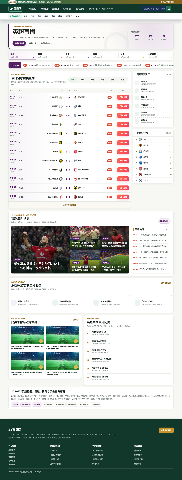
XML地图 (38, 472)
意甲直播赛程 (60, 404)
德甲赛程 (11, 461)
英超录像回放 (96, 404)
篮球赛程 (137, 450)
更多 (167, 229)
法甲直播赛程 (84, 404)
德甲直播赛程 (72, 404)
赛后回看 (80, 8)
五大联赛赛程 (15, 16)
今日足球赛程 (55, 455)
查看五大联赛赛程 (167, 2)
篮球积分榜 (138, 459)
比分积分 (67, 8)
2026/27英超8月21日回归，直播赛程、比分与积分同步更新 (35, 2)
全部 (82, 80)
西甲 (32, 16)
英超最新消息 (45, 43)
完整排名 (168, 133)
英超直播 (15, 404)
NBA (77, 16)
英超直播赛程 (19, 43)
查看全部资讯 (163, 221)
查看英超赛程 (166, 430)
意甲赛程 (11, 457)
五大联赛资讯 (97, 450)
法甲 (53, 16)
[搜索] (168, 8)
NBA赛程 (138, 455)
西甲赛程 (11, 453)
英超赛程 (11, 450)
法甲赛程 (11, 464)
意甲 (39, 16)
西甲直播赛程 (48, 404)
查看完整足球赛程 (69, 205)
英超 (25, 16)
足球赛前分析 (97, 459)
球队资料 (106, 8)
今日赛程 (32, 8)
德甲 (46, 16)
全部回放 (76, 320)
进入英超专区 (166, 283)
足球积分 (68, 16)
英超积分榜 (32, 43)
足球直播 (44, 9)
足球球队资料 (55, 464)
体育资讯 (93, 8)
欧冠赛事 (95, 464)
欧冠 (60, 16)
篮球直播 (55, 9)
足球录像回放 (97, 455)
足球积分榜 (54, 459)
